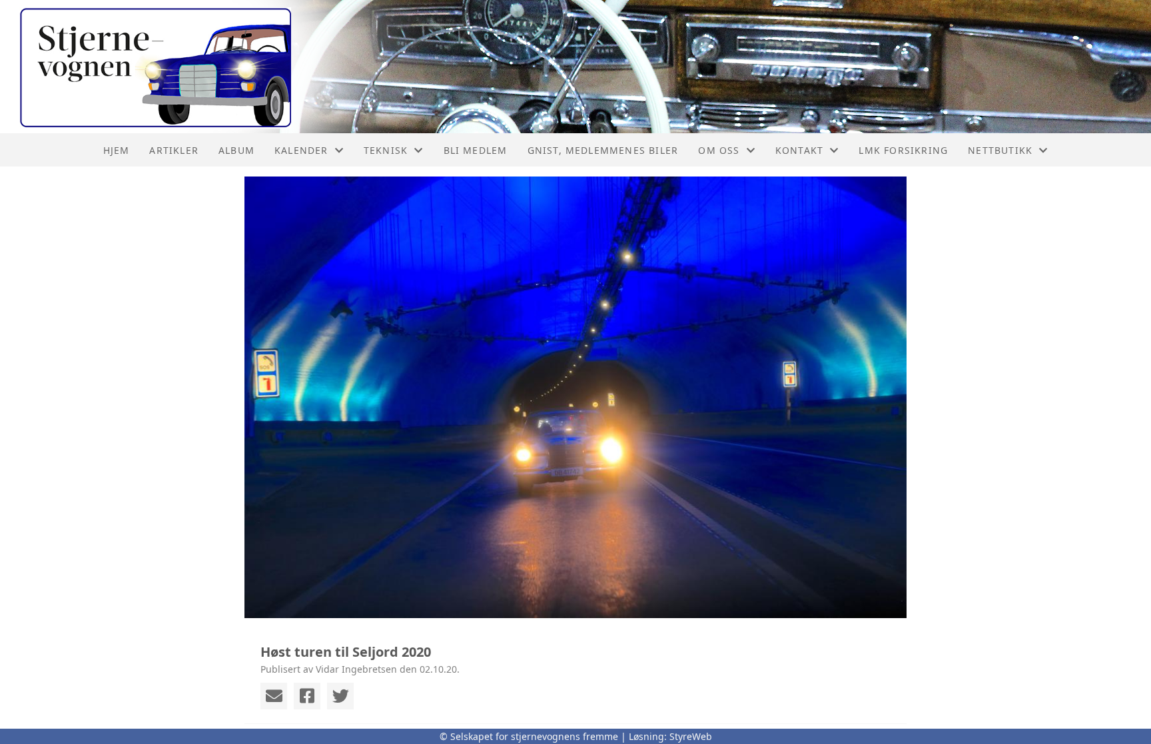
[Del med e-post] (273, 696)
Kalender (301, 150)
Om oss (718, 150)
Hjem (116, 150)
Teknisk (386, 150)
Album (236, 150)
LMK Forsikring (903, 150)
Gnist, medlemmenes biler (603, 150)
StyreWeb (690, 736)
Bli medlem (476, 150)
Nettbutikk (1000, 150)
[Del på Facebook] (307, 696)
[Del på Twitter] (340, 696)
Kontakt (799, 150)
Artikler (173, 150)
